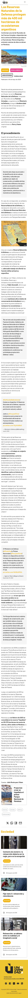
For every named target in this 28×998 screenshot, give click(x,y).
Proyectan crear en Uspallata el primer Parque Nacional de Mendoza (19, 794)
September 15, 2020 (8, 578)
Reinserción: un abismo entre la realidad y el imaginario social (12, 935)
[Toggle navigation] (25, 2)
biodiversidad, (6, 814)
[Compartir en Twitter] (7, 823)
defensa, (20, 809)
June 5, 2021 (6, 431)
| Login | (19, 993)
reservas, (5, 809)
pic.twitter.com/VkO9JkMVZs (12, 572)
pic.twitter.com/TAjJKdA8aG (12, 425)
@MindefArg (7, 551)
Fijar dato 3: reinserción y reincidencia (13, 895)
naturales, (12, 809)
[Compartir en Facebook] (16, 823)
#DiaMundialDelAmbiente (11, 400)
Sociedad (5, 70)
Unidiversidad (7, 75)
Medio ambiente (16, 70)
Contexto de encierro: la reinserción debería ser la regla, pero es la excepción (14, 854)
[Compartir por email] (20, 823)
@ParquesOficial (13, 414)
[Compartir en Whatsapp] (11, 823)
